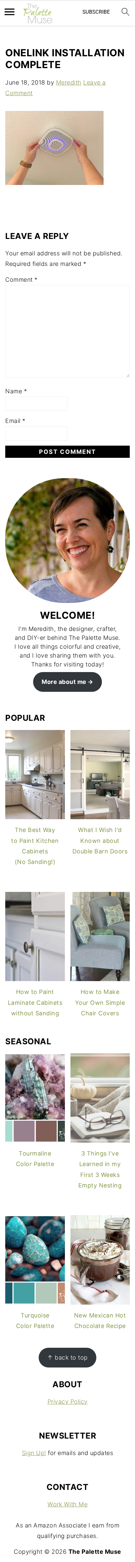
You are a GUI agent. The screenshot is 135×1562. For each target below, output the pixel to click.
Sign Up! (34, 1452)
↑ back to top (67, 1357)
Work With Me (67, 1504)
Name (16, 391)
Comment (21, 279)
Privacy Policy (68, 1401)
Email (15, 420)
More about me (64, 681)
